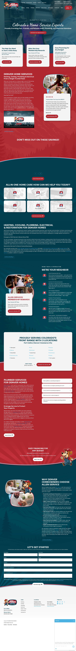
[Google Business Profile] (57, 601)
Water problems (7, 385)
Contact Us (44, 2)
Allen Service (58, 487)
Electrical (23, 607)
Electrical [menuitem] (38, 7)
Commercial (23, 610)
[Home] (11, 5)
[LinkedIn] (59, 603)
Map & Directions (37, 606)
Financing (23, 2)
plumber (6, 386)
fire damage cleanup (33, 248)
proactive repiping (21, 399)
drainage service (16, 412)
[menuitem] (5, 624)
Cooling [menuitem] (27, 7)
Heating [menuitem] (22, 7)
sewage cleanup (63, 248)
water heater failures (10, 391)
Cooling (22, 603)
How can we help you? (8, 572)
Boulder (51, 350)
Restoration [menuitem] (50, 7)
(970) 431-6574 (59, 3)
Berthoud (32, 350)
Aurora (51, 347)
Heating (22, 601)
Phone (5, 557)
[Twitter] (64, 601)
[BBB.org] (59, 601)
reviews (56, 530)
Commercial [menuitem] (57, 7)
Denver (31, 355)
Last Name (40, 552)
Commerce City (14, 355)
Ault (31, 347)
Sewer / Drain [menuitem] (43, 7)
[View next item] (40, 173)
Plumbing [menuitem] (32, 7)
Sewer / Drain (23, 608)
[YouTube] (57, 603)
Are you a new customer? (9, 567)
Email (39, 557)
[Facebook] (62, 601)
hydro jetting (27, 421)
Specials (34, 2)
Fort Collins (32, 358)
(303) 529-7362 (68, 3)
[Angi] (62, 603)
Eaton (51, 355)
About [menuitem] (62, 7)
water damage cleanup (23, 248)
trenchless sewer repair (21, 423)
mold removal (54, 248)
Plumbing (23, 605)
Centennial (52, 352)
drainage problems (18, 426)
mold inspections (47, 248)
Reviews (39, 2)
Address (5, 562)
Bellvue (12, 350)
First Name (6, 552)
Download (13, 164)
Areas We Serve (29, 2)
